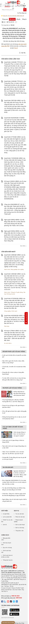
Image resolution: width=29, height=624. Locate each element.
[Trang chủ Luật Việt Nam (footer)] (14, 566)
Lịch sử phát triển (7, 516)
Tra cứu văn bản (19, 513)
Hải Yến (23, 52)
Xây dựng (6, 326)
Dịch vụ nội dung (19, 527)
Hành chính (7, 269)
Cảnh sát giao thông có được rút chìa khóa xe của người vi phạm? (19, 434)
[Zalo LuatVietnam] (5, 601)
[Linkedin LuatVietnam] (17, 601)
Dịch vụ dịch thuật (20, 524)
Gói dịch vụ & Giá (13, 5)
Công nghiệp (7, 311)
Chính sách (14, 311)
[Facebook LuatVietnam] (2, 601)
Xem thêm (23, 245)
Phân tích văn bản (20, 516)
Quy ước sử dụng (7, 547)
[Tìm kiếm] (25, 9)
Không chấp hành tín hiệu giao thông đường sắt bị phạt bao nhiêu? (19, 393)
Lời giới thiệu (6, 513)
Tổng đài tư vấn (19, 530)
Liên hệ (5, 524)
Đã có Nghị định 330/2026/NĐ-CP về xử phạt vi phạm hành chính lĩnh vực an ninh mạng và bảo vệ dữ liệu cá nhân (14, 482)
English (20, 5)
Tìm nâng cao (23, 13)
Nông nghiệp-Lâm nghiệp (17, 269)
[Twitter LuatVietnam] (14, 601)
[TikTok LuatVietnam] (11, 601)
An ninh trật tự (7, 343)
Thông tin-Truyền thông (17, 292)
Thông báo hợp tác (8, 560)
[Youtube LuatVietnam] (8, 601)
